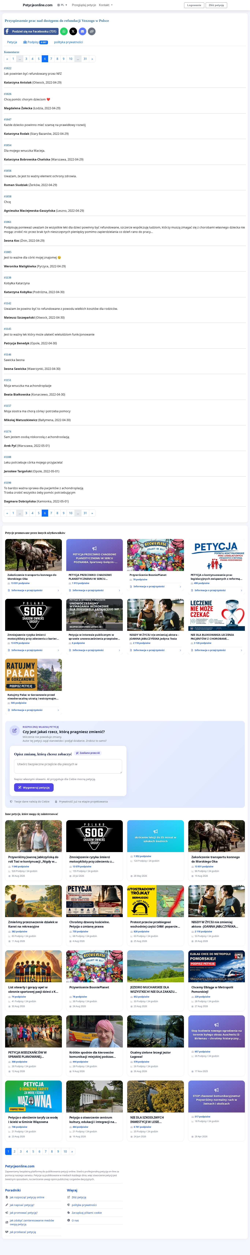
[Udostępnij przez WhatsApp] (64, 31)
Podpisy (36, 42)
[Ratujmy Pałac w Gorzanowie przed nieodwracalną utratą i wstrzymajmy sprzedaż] (33, 686)
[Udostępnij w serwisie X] (73, 31)
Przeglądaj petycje (84, 5)
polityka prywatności (68, 42)
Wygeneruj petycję (36, 787)
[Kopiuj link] (92, 31)
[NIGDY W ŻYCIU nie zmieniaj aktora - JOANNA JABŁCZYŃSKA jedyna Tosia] (155, 626)
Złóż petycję (216, 5)
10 (70, 59)
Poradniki (13, 1190)
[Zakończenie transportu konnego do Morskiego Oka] (33, 566)
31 (85, 59)
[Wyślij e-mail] (82, 31)
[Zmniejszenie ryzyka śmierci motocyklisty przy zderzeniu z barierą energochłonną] (33, 626)
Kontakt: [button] (104, 5)
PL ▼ (64, 4)
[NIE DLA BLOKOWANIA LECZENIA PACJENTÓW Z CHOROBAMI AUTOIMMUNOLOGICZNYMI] (216, 626)
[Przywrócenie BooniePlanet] (155, 565)
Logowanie (194, 5)
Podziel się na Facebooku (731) (34, 31)
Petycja (12, 42)
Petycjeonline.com (38, 5)
